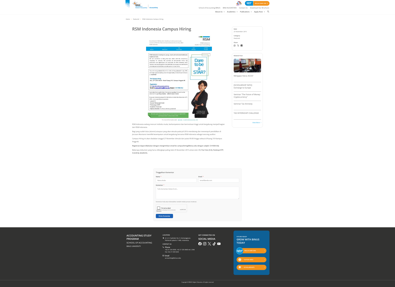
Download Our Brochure (259, 8)
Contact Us (243, 8)
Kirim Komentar (164, 216)
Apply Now (258, 12)
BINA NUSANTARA (230, 8)
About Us (218, 12)
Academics (231, 12)
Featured (136, 19)
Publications (245, 12)
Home (128, 19)
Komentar (160, 185)
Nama (158, 177)
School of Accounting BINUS (209, 8)
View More (256, 123)
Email (201, 177)
